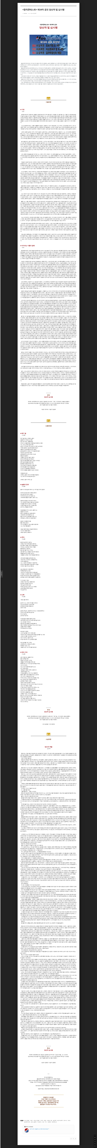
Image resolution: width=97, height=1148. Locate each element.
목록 (1, 574)
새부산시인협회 (36, 1120)
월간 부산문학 (60, 1120)
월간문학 (54, 1120)
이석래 (41, 1120)
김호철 (48, 1120)
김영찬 (45, 1120)
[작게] (95, 1140)
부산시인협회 (26, 1120)
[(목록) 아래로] (95, 1144)
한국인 (69, 1120)
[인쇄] (95, 1146)
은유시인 (65, 1120)
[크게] (95, 1137)
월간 (51, 1120)
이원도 (31, 1120)
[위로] (95, 1142)
